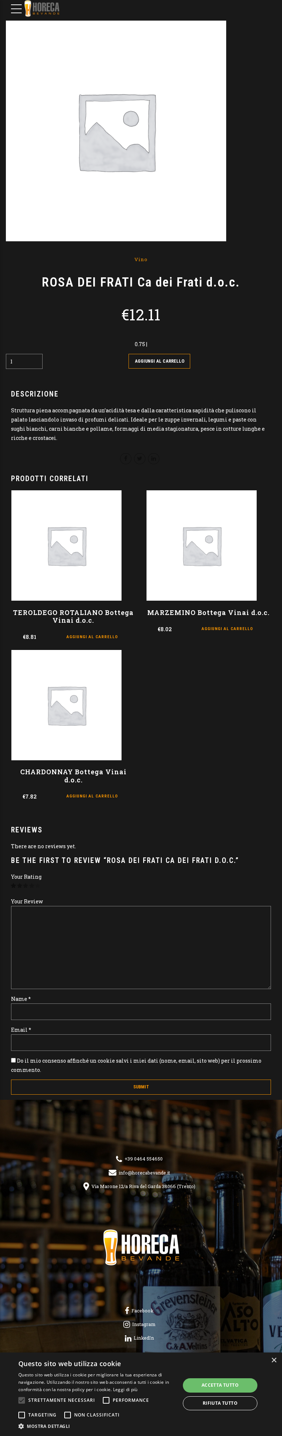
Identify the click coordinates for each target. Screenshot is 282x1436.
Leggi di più (125, 1389)
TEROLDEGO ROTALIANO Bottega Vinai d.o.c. (73, 616)
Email (21, 1029)
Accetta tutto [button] (220, 1385)
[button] (97, 1426)
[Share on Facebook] (125, 459)
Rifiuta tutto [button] (220, 1403)
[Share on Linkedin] (153, 459)
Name (21, 998)
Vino (141, 259)
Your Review (27, 901)
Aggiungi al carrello (159, 361)
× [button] (273, 1360)
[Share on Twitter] (139, 459)
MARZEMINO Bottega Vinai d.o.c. (208, 612)
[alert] (141, 1394)
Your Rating (26, 876)
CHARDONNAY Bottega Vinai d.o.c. (73, 775)
